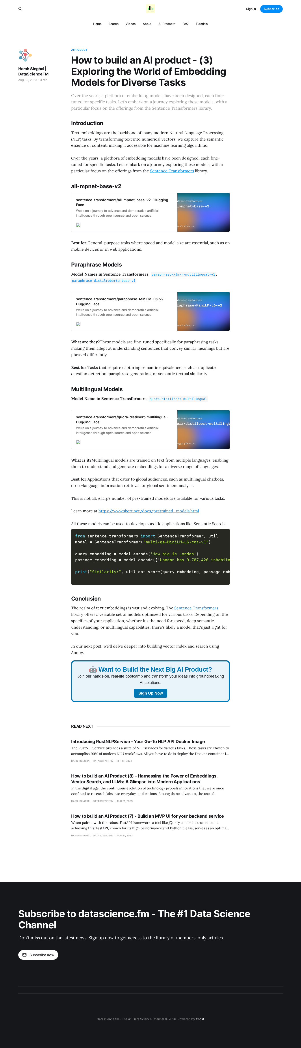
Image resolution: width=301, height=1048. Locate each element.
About (147, 24)
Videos (131, 24)
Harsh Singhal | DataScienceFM (33, 71)
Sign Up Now (150, 693)
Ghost (200, 1019)
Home (97, 24)
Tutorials (202, 24)
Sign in (251, 9)
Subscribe (271, 9)
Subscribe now (42, 955)
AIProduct (79, 49)
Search (114, 24)
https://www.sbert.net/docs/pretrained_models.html (148, 510)
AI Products (166, 24)
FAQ (185, 24)
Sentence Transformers (172, 170)
